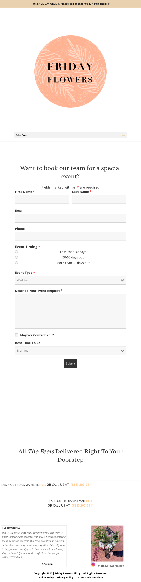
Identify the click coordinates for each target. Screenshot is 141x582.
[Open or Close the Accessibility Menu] (5, 563)
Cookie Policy (45, 577)
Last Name (81, 192)
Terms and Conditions (90, 577)
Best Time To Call (28, 343)
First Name (25, 192)
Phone (20, 229)
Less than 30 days (73, 251)
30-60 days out (73, 257)
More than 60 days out (73, 262)
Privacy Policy (65, 577)
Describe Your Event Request (38, 291)
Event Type (25, 273)
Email (19, 211)
